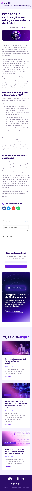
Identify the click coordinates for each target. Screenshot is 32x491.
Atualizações (8, 352)
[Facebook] (12, 484)
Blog (25, 27)
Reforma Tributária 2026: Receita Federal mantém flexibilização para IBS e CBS (16, 451)
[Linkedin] (20, 484)
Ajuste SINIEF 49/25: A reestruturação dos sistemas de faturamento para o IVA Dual (16, 404)
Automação (7, 394)
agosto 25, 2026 (10, 366)
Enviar (16, 266)
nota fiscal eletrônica (10, 442)
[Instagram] (14, 484)
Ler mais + (8, 376)
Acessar (26, 221)
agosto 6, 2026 (9, 456)
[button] (4, 208)
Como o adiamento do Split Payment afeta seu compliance (15, 361)
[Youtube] (17, 484)
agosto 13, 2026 (10, 410)
